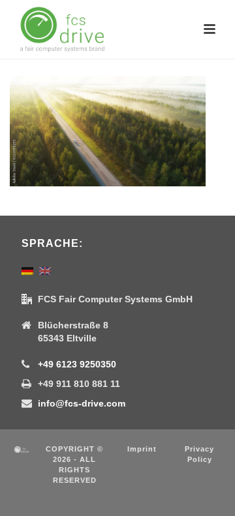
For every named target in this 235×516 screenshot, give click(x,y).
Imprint (142, 449)
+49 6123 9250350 (77, 364)
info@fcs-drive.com (81, 403)
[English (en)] (45, 270)
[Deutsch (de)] (27, 270)
